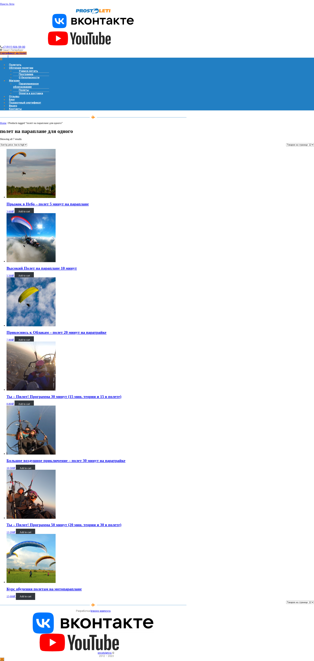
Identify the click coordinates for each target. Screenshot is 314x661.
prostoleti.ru (105, 652)
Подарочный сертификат (25, 102)
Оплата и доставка (31, 93)
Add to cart (24, 211)
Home (3, 123)
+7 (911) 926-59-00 (14, 47)
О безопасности (29, 77)
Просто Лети (7, 4)
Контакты (15, 108)
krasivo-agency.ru (101, 610)
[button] (13, 53)
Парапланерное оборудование (26, 85)
